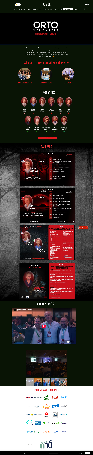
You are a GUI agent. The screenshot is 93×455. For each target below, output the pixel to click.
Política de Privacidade (53, 453)
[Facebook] (86, 4)
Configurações (80, 453)
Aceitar (87, 453)
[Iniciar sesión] (84, 9)
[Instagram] (88, 4)
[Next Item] (65, 363)
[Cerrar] (91, 453)
